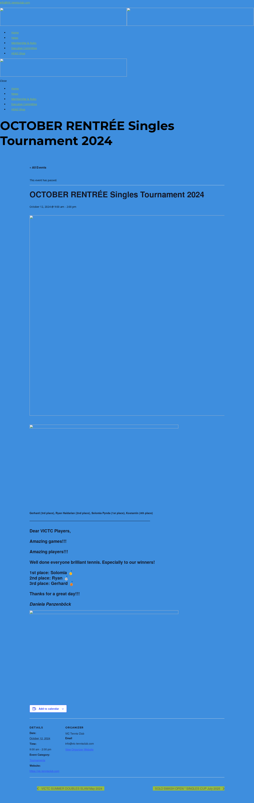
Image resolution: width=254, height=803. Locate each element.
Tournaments (37, 760)
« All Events (38, 167)
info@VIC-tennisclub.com (15, 2)
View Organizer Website (79, 749)
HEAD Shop (18, 53)
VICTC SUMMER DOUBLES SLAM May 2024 (71, 788)
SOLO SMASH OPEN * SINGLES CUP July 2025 (188, 788)
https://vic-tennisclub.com (44, 771)
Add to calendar (49, 708)
